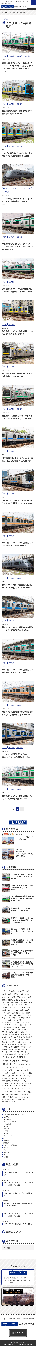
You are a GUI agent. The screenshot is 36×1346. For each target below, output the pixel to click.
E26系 (22, 1034)
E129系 (4, 1037)
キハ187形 (23, 1081)
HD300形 (4, 1057)
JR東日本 (15, 1060)
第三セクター (6, 1099)
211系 (10, 1000)
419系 (13, 1010)
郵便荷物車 (5, 1101)
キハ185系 (15, 1080)
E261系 (16, 1040)
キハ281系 (28, 1083)
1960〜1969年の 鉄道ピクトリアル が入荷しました (24, 838)
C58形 (28, 1027)
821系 (18, 1022)
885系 (27, 1023)
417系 (9, 1010)
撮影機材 (27, 56)
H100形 (19, 1054)
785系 (18, 1018)
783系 (13, 1018)
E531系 (11, 1042)
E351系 (21, 1040)
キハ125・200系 (25, 1075)
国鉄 (3, 1097)
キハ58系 (5, 1073)
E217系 (16, 1037)
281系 (7, 1005)
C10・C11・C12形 (16, 1027)
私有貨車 (26, 1097)
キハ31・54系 (7, 1070)
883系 (22, 1022)
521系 (8, 1013)
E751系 (4, 1044)
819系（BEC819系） (8, 1022)
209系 (4, 1000)
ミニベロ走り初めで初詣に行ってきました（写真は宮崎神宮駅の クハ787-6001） (17, 201)
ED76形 (20, 1044)
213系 (16, 1000)
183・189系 (11, 997)
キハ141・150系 (14, 1078)
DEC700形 (4, 1034)
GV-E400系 (12, 1054)
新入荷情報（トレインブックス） (14, 1115)
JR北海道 (21, 1056)
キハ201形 (12, 1083)
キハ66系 (12, 1073)
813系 (9, 1020)
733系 (4, 1018)
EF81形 (4, 1049)
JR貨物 (16, 1064)
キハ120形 (15, 1076)
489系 (3, 1013)
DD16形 (18, 1029)
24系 (13, 991)
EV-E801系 (5, 1054)
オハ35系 (28, 1064)
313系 (4, 1007)
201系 (23, 997)
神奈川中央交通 (19, 1097)
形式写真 (11, 56)
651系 (18, 1013)
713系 (14, 1015)
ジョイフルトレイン (20, 1088)
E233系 (29, 1036)
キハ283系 (5, 1086)
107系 (4, 994)
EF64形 (4, 1047)
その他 (6, 1157)
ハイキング (7, 1147)
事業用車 (25, 1094)
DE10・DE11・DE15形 (18, 1031)
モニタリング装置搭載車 (11, 1094)
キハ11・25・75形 (16, 1067)
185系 (18, 997)
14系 (8, 991)
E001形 (17, 1034)
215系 (21, 1000)
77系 (17, 991)
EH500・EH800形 (13, 1052)
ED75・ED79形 (12, 1044)
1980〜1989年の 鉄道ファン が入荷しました (18, 1224)
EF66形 (23, 1047)
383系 (28, 1007)
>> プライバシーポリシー (18, 1342)
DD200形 (4, 1032)
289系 (20, 1005)
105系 (27, 991)
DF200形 (11, 1034)
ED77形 (25, 1044)
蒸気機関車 (8, 1124)
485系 (27, 1010)
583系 (13, 1013)
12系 (4, 991)
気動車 (7, 1129)
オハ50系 (5, 1067)
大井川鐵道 (10, 1097)
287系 (16, 1005)
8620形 (9, 1027)
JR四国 (5, 1060)
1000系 (4, 1025)
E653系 (17, 1042)
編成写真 (14, 1099)
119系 (27, 994)
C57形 (23, 1027)
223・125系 (5, 1002)
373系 (19, 1007)
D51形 (8, 1029)
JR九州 (11, 1056)
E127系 (27, 1034)
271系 (3, 1005)
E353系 (27, 1040)
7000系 (24, 1025)
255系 (30, 1002)
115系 (15, 994)
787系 (23, 1018)
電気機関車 (8, 1119)
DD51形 (24, 1029)
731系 (29, 1015)
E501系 (4, 1042)
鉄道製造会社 (12, 1101)
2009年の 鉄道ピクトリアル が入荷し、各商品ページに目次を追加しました (25, 854)
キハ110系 (6, 1075)
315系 (9, 1007)
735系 (8, 1018)
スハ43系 (5, 1091)
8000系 (4, 1027)
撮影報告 (19, 56)
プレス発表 (27, 1091)
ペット (6, 1150)
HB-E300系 (25, 1054)
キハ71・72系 (20, 1073)
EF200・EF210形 (15, 1049)
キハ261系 (19, 1083)
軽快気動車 (21, 1099)
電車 (4, 56)
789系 (28, 1018)
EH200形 (4, 1052)
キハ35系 (16, 1070)
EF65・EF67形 (14, 1047)
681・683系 (26, 1013)
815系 (14, 1020)
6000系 (20, 1025)
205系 (29, 997)
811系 (4, 1020)
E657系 (24, 1042)
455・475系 (19, 1010)
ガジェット (7, 1152)
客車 (6, 1131)
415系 (4, 1010)
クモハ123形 (23, 1086)
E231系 (22, 1037)
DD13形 (13, 1029)
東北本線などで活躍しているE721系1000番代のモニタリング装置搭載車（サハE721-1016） (17, 246)
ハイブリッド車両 (15, 1091)
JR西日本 (7, 1064)
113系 (9, 994)
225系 (12, 1002)
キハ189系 (5, 1083)
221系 (25, 1000)
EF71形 (29, 1047)
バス (5, 1138)
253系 (25, 1002)
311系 (25, 1005)
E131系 (10, 1037)
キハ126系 (5, 1078)
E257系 (10, 1039)
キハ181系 (23, 1078)
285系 (11, 1005)
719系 (19, 1015)
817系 (19, 1020)
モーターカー (9, 1136)
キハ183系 (6, 1080)
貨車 (6, 1133)
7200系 (29, 1025)
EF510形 (24, 1049)
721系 (25, 1015)
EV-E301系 (23, 1052)
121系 (3, 997)
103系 (22, 991)
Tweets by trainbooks (18, 1266)
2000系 (9, 1025)
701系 (4, 1015)
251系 (21, 1002)
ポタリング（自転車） (10, 189)
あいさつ (22, 189)
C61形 (3, 1029)
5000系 (14, 1025)
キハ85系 (28, 1073)
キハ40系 (24, 1070)
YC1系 (22, 1064)
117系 (22, 994)
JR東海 (25, 1060)
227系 (16, 1002)
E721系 (29, 1042)
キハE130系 (13, 1086)
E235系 (4, 1040)
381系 (24, 1007)
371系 (14, 1007)
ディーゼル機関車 (11, 1122)
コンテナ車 (5, 1088)
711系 (9, 1015)
